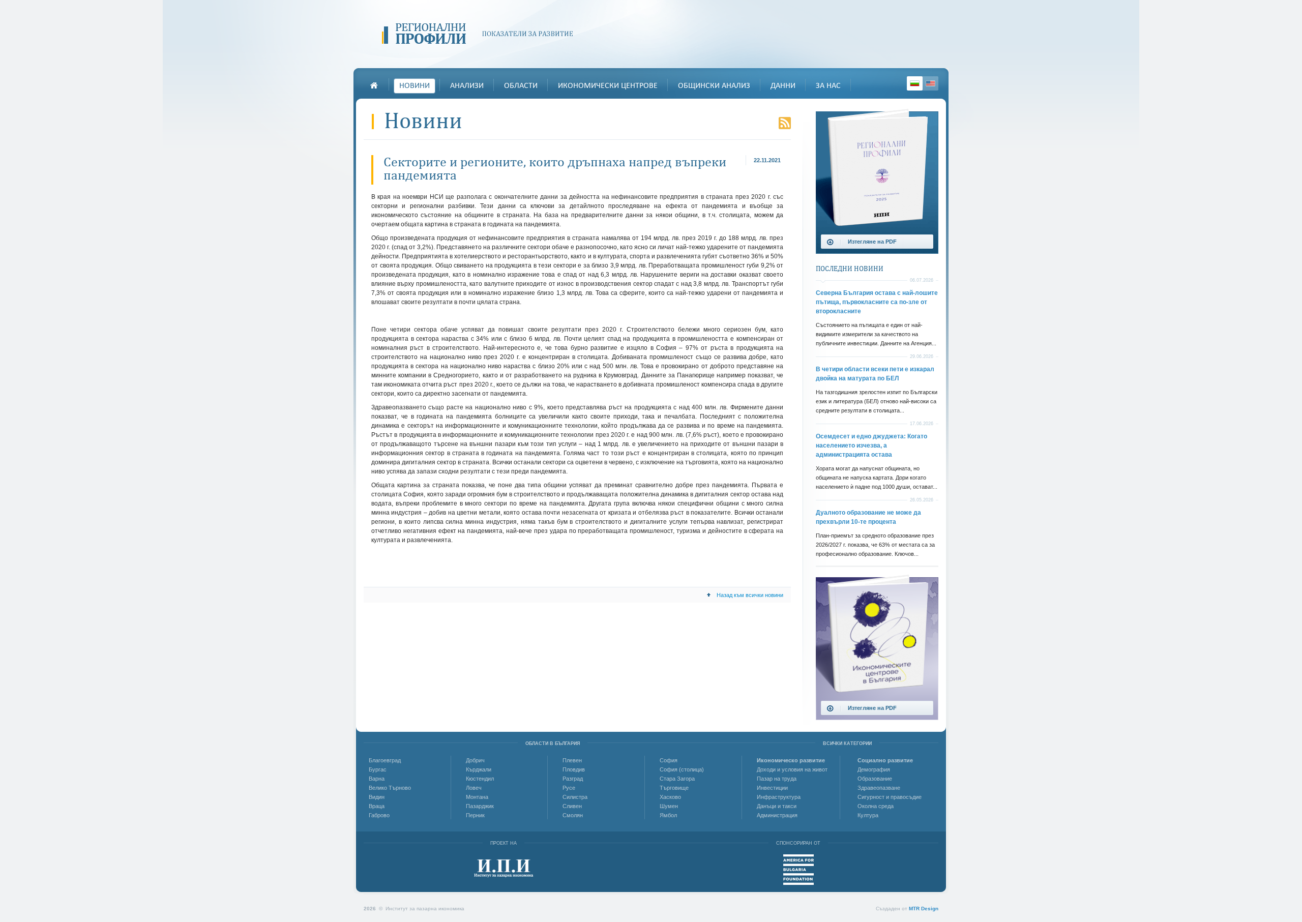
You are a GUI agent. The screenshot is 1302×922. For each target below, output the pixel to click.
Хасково (670, 797)
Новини (414, 86)
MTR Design (923, 908)
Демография (873, 769)
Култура (867, 815)
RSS (785, 123)
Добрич (475, 760)
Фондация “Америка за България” (798, 869)
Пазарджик (480, 806)
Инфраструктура (779, 797)
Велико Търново (390, 788)
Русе (569, 788)
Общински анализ (714, 86)
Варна (376, 779)
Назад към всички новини (750, 595)
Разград (573, 779)
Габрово (379, 815)
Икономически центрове (608, 86)
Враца (376, 806)
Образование (874, 779)
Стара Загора (677, 779)
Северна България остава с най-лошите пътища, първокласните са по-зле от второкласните (877, 302)
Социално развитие (885, 760)
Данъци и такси (776, 806)
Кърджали (478, 769)
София (668, 760)
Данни (783, 86)
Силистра (575, 797)
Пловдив (574, 769)
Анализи (467, 86)
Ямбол (668, 815)
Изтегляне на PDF (872, 242)
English (930, 83)
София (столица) (682, 769)
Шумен (669, 806)
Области (521, 86)
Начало (374, 85)
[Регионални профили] (481, 34)
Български (915, 83)
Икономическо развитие (791, 760)
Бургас (378, 769)
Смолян (573, 815)
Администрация (777, 815)
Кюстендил (480, 779)
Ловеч (474, 788)
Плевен (572, 760)
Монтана (477, 797)
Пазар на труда (776, 779)
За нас (828, 86)
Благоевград (385, 760)
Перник (475, 815)
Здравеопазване (878, 788)
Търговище (674, 788)
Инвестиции (772, 788)
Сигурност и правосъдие (889, 797)
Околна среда (875, 806)
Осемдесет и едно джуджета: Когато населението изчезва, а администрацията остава (871, 445)
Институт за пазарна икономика (504, 868)
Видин (376, 797)
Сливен (572, 806)
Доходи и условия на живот (792, 769)
